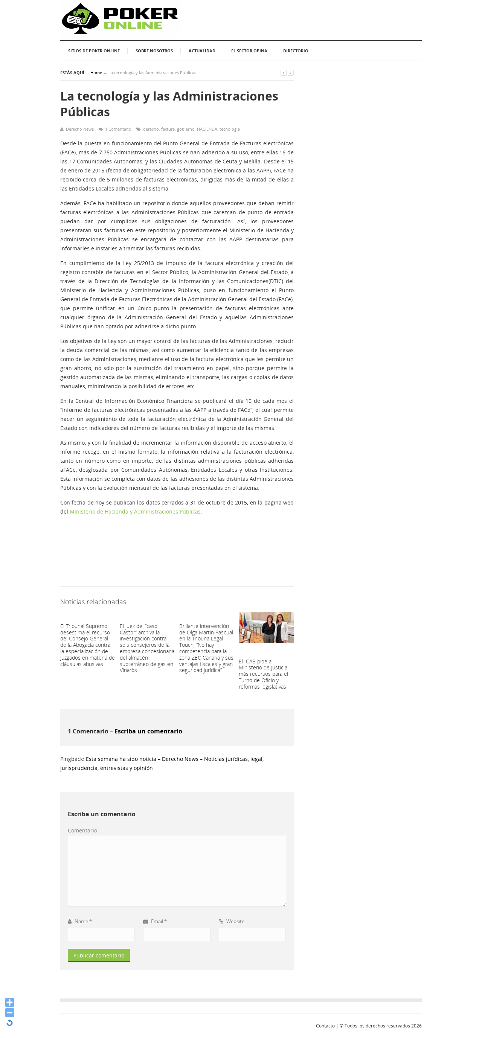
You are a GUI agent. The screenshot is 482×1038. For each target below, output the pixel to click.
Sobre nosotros (154, 50)
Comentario (82, 830)
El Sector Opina (249, 50)
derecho (151, 129)
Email (158, 921)
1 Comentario (118, 129)
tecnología (230, 129)
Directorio (295, 50)
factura (168, 129)
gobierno (186, 129)
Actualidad (202, 50)
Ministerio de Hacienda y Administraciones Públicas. (136, 511)
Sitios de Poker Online (94, 50)
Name (82, 921)
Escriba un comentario (148, 731)
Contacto (325, 1026)
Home (96, 72)
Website (234, 921)
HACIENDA (207, 129)
